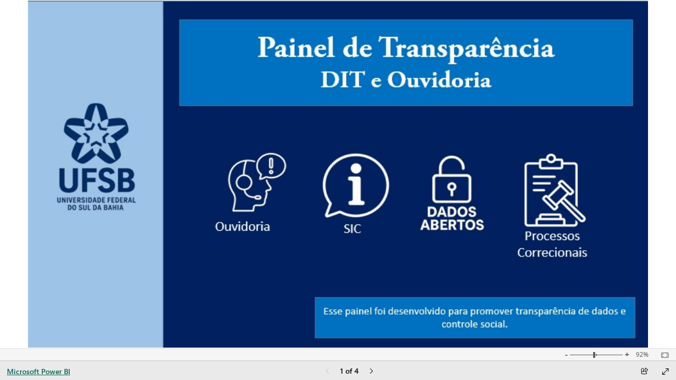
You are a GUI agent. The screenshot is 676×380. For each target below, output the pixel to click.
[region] (337, 174)
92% (642, 354)
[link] (256, 182)
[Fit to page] (662, 355)
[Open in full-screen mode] (665, 371)
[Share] (644, 371)
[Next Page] (371, 371)
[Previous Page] (327, 371)
